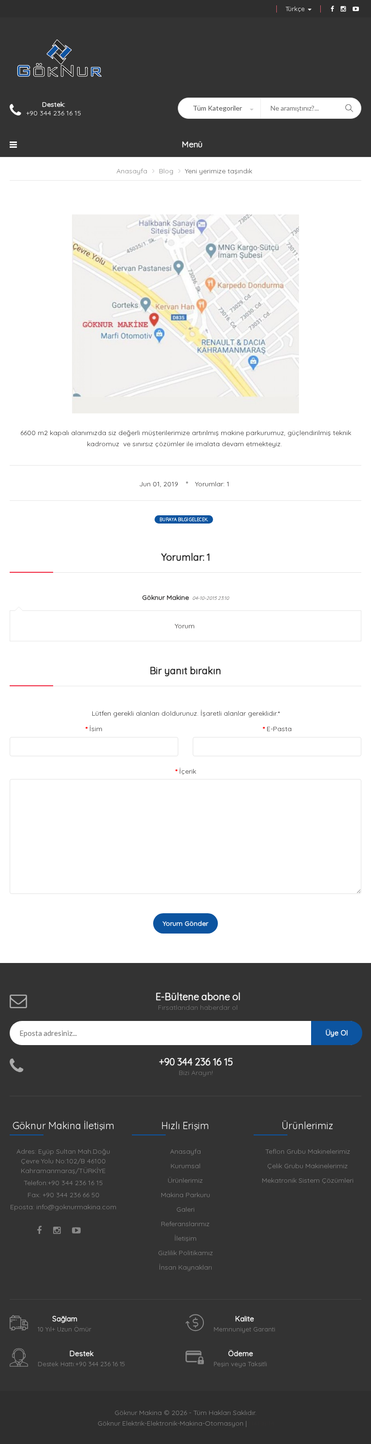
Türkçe (296, 9)
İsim (95, 728)
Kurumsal (185, 1165)
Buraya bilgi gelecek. (183, 519)
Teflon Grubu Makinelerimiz (307, 1151)
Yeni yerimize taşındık (218, 171)
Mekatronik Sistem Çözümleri (308, 1180)
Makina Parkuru (185, 1194)
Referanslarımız (185, 1223)
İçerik (187, 771)
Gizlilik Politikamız (185, 1252)
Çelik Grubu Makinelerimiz (307, 1165)
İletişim (185, 1238)
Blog (166, 171)
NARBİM (261, 1423)
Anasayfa (131, 171)
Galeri (185, 1209)
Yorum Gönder (185, 923)
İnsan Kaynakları (185, 1267)
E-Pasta (279, 728)
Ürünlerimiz (185, 1180)
